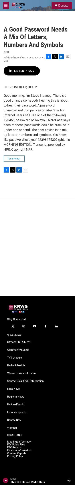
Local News (13, 389)
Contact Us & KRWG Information (25, 381)
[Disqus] (37, 247)
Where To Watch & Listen (21, 373)
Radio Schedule (16, 365)
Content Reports (16, 453)
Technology (14, 158)
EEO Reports (14, 447)
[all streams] (70, 480)
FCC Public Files (16, 444)
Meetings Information (19, 441)
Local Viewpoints (17, 412)
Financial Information (19, 450)
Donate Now (14, 420)
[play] (5, 480)
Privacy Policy (15, 456)
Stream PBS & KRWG (19, 342)
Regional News (15, 396)
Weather (12, 428)
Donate (63, 5)
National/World (15, 404)
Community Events (18, 350)
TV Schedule (14, 357)
